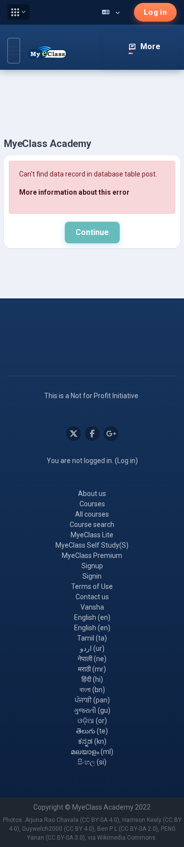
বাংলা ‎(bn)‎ (92, 690)
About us (92, 493)
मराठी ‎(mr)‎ (92, 669)
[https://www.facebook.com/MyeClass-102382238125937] (92, 433)
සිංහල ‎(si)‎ (92, 762)
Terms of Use (92, 586)
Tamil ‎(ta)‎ (92, 638)
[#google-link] (111, 433)
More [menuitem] (150, 46)
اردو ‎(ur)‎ (92, 648)
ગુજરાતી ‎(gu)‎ (92, 710)
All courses (92, 514)
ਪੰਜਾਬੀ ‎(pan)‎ (92, 700)
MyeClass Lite (92, 535)
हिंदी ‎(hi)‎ (92, 679)
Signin (92, 576)
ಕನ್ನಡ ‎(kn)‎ (92, 741)
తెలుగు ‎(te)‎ (92, 731)
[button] (18, 12)
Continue (92, 232)
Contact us (92, 597)
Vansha (92, 607)
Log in (155, 12)
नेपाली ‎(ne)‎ (92, 659)
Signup (92, 566)
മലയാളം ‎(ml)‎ (92, 752)
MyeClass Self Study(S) (92, 545)
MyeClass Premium (92, 555)
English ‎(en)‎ (92, 617)
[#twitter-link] (73, 433)
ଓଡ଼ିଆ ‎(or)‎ (92, 721)
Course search (92, 524)
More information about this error (74, 192)
